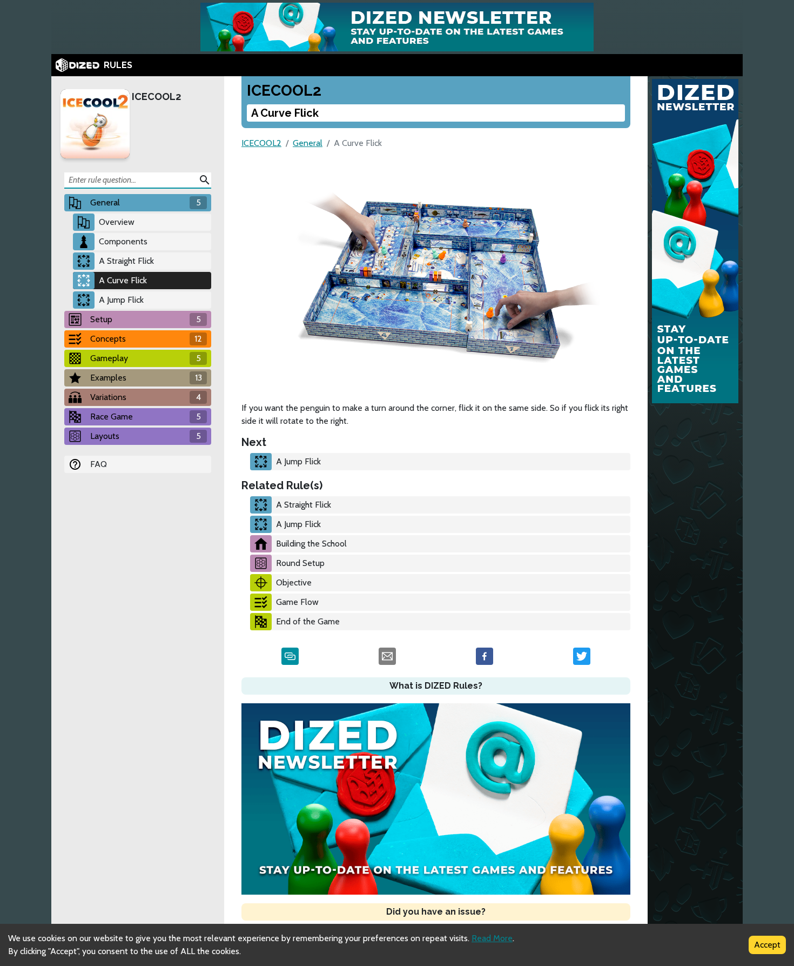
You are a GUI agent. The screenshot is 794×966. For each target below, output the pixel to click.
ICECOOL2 (156, 96)
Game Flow (297, 602)
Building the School (311, 543)
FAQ (98, 464)
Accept (767, 945)
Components (123, 241)
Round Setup (300, 563)
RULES (118, 65)
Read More (492, 938)
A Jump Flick (121, 300)
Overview (116, 222)
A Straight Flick (126, 261)
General (307, 143)
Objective (294, 582)
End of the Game (308, 621)
